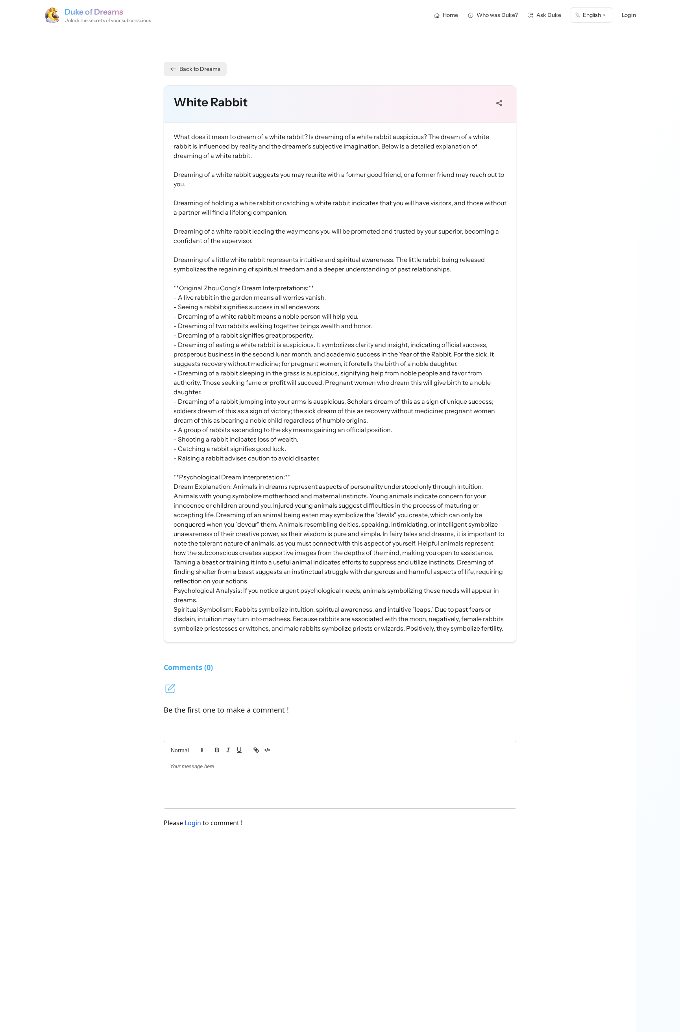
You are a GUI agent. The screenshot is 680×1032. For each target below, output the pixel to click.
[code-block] (267, 750)
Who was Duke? (497, 15)
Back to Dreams (199, 68)
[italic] (228, 750)
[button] (186, 750)
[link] (256, 750)
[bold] (217, 750)
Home (450, 15)
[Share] (499, 103)
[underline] (239, 750)
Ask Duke (548, 15)
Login (629, 15)
